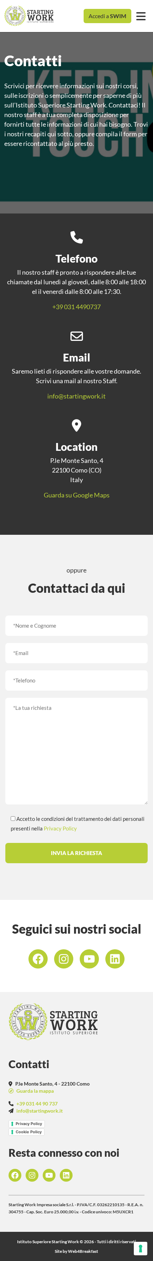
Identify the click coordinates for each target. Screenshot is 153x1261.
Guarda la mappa (34, 1091)
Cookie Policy (29, 1131)
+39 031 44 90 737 (37, 1104)
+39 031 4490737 (76, 307)
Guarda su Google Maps (77, 495)
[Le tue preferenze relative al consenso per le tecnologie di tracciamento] (140, 1248)
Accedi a (107, 15)
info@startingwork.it (76, 396)
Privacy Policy (60, 828)
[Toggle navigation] (141, 16)
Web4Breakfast (83, 1251)
